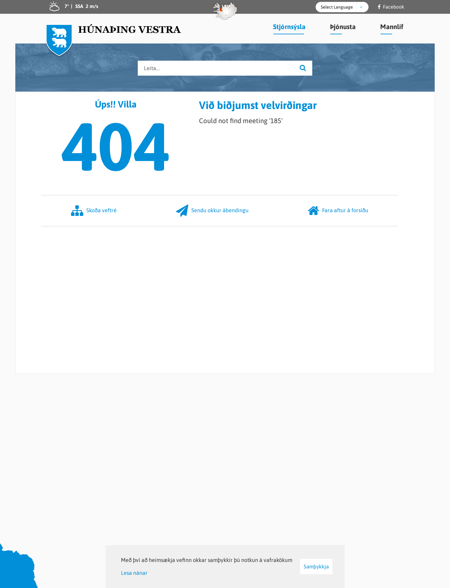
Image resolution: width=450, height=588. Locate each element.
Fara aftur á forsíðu (345, 210)
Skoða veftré (101, 210)
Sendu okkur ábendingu (220, 210)
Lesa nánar (134, 573)
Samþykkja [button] (316, 567)
